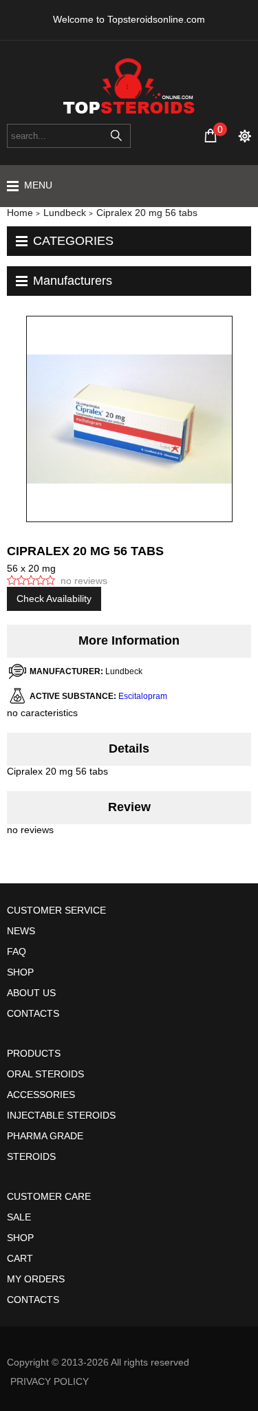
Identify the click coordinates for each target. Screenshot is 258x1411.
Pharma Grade (45, 1135)
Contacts (33, 1013)
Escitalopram (142, 696)
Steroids (31, 1156)
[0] (210, 135)
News (21, 930)
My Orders (36, 1278)
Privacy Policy (49, 1381)
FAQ (16, 951)
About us (31, 992)
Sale (19, 1216)
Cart (20, 1258)
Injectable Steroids (61, 1115)
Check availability (54, 598)
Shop (20, 972)
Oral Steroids (45, 1073)
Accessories (41, 1094)
